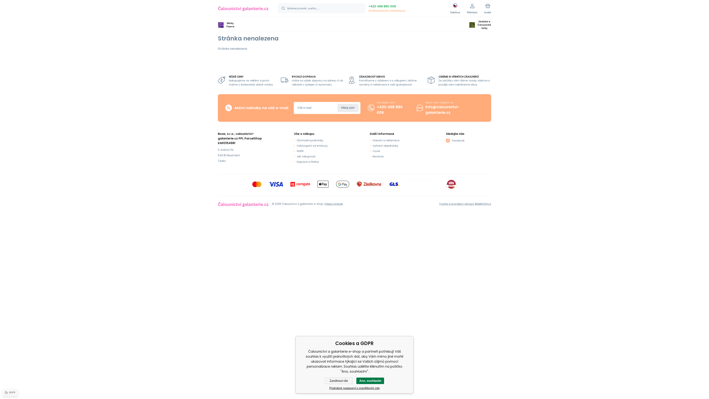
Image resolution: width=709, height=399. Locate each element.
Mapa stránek (334, 204)
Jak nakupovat (306, 156)
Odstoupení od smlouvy (312, 146)
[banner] (243, 8)
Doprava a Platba (308, 162)
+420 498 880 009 (382, 6)
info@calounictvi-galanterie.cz (387, 10)
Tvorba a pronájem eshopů (456, 204)
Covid (376, 151)
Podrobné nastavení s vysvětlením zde (354, 388)
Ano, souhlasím (370, 380)
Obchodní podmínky (310, 140)
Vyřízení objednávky (385, 146)
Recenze (378, 156)
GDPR (300, 151)
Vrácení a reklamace (386, 140)
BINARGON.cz (483, 204)
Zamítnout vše (339, 380)
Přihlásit (348, 107)
